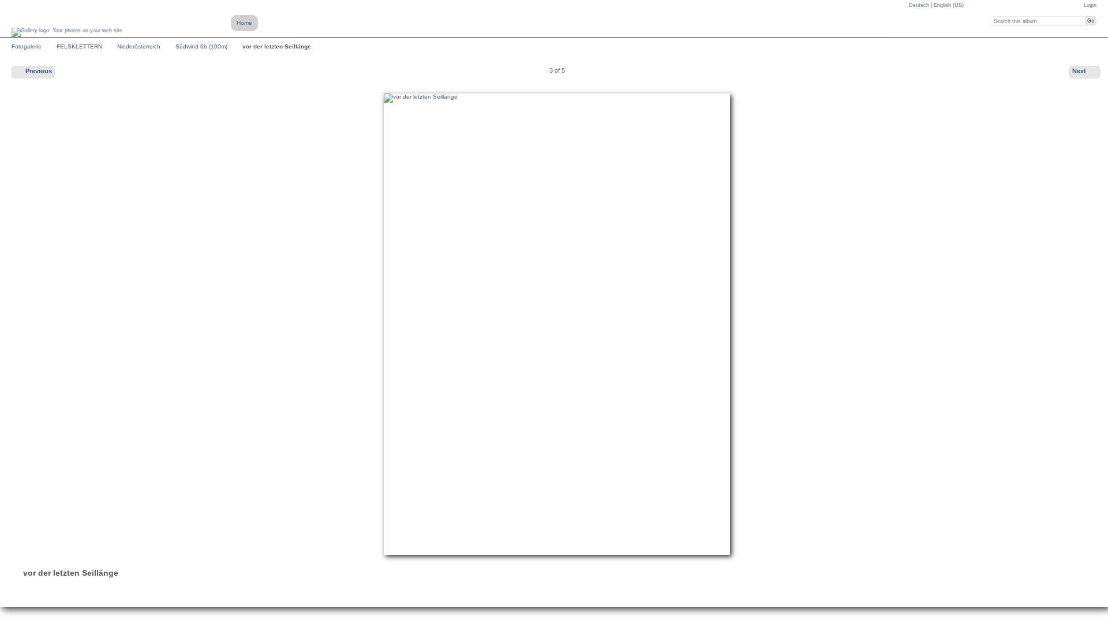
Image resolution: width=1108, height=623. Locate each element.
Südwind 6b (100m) (201, 46)
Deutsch (920, 5)
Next (1079, 70)
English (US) (949, 5)
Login (1090, 5)
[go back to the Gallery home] (67, 32)
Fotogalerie (27, 46)
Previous (38, 70)
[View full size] (557, 324)
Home (244, 23)
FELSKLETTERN (79, 46)
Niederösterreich (138, 46)
